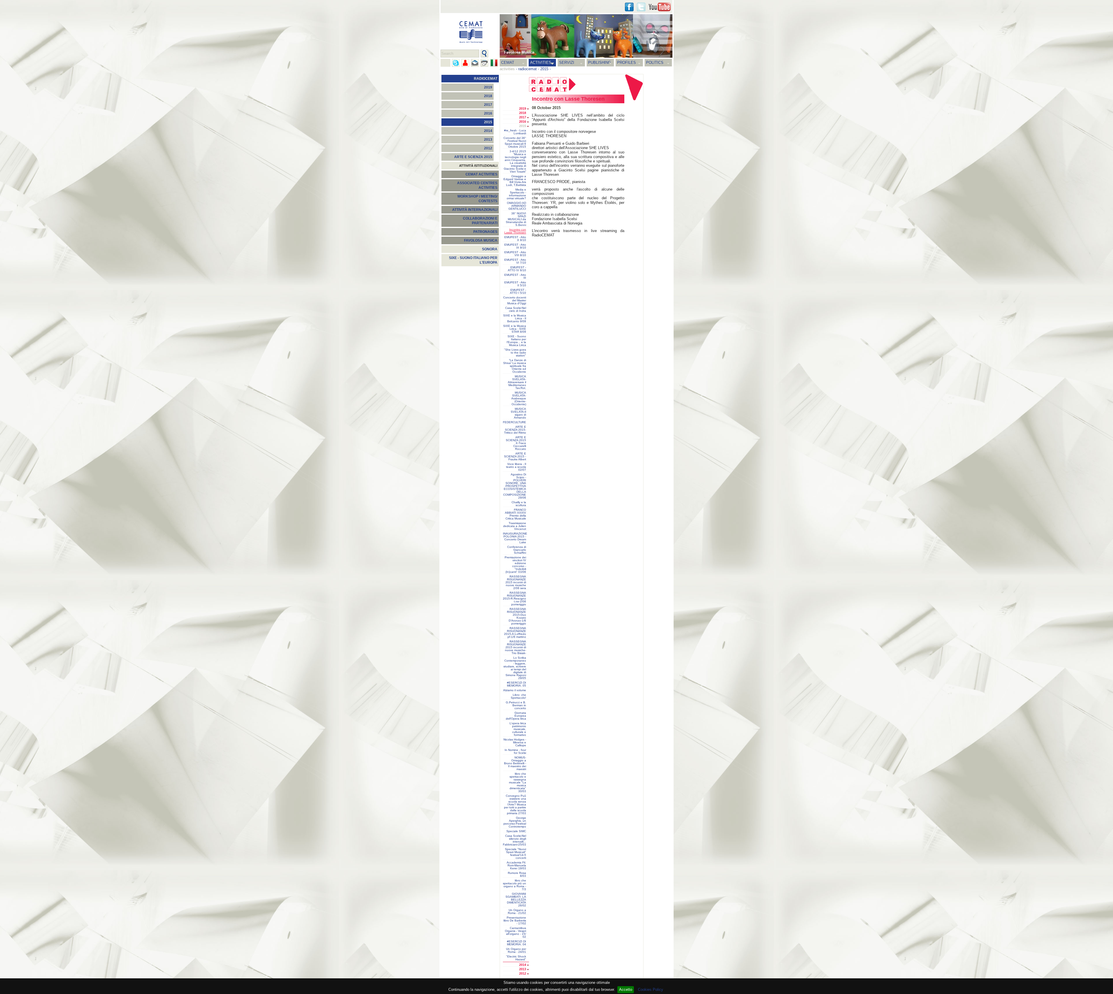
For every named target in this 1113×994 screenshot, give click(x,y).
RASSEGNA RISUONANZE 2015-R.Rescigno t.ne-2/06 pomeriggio (514, 598)
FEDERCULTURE (514, 422)
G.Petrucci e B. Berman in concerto (516, 705)
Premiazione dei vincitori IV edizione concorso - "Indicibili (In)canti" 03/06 (515, 564)
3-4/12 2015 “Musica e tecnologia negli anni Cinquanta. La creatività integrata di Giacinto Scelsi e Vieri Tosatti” (515, 161)
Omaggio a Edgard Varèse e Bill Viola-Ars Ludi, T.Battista (514, 181)
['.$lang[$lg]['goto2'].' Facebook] (629, 7)
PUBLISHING (599, 62)
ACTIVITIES (540, 62)
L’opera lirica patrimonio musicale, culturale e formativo (518, 729)
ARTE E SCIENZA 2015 (473, 157)
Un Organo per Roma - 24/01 (516, 950)
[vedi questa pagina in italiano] (494, 63)
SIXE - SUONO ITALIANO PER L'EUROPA (473, 260)
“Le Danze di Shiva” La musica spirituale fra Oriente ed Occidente (514, 366)
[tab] (529, 109)
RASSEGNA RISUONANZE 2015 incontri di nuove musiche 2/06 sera (515, 582)
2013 (488, 139)
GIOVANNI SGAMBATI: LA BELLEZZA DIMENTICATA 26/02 (515, 899)
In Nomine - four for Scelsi (515, 751)
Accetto (625, 989)
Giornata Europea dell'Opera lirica (516, 715)
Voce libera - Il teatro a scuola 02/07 (516, 467)
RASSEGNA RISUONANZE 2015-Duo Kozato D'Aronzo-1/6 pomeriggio (516, 616)
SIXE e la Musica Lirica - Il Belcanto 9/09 (514, 318)
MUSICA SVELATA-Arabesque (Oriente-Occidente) (518, 398)
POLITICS (654, 62)
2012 (488, 148)
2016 (488, 113)
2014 (488, 131)
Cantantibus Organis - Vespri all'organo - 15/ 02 (515, 932)
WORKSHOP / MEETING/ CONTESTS (477, 199)
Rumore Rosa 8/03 (517, 874)
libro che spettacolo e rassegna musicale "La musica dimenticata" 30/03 (517, 782)
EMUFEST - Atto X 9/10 (515, 239)
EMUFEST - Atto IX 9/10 (515, 246)
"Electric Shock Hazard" (516, 958)
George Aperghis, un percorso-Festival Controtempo (514, 822)
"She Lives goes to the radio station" (515, 352)
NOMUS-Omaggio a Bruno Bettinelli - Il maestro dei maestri (515, 763)
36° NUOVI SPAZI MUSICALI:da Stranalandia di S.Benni (516, 219)
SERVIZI (566, 62)
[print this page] (484, 63)
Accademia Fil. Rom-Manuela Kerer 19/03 (516, 865)
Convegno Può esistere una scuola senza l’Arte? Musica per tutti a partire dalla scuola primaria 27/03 (515, 804)
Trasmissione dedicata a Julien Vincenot (514, 526)
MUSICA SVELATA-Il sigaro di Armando (518, 413)
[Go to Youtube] (660, 7)
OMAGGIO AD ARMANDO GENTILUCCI (516, 206)
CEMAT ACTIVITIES (481, 174)
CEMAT (507, 62)
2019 (488, 87)
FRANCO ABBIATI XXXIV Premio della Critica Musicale (515, 514)
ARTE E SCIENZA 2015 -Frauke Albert (515, 456)
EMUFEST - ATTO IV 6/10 (517, 269)
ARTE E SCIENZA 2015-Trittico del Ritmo (515, 430)
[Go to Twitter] (641, 7)
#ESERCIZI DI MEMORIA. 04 (516, 943)
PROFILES (626, 62)
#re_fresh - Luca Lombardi (515, 132)
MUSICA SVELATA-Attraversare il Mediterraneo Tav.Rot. (517, 382)
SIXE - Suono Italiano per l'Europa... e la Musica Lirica (516, 341)
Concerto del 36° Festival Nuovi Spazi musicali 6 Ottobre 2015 (514, 142)
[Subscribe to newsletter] (475, 63)
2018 (488, 96)
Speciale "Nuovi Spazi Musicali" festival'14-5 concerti (515, 853)
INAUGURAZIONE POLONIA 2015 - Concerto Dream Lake (515, 538)
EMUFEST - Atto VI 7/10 (515, 261)
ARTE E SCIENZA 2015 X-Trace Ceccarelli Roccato (516, 443)
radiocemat (527, 69)
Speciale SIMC (516, 831)
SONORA (489, 249)
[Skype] (456, 63)
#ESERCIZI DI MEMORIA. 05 (516, 684)
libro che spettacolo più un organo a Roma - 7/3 (514, 885)
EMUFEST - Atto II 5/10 (515, 284)
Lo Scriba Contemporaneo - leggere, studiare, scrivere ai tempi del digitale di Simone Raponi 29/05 (514, 668)
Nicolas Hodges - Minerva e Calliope (514, 742)
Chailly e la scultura (519, 504)
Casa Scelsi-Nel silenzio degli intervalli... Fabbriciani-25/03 (514, 840)
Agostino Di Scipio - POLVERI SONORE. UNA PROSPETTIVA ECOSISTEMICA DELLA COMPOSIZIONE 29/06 (514, 486)
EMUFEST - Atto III (515, 276)
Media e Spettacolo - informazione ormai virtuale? (516, 194)
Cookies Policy (650, 989)
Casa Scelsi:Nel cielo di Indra (515, 309)
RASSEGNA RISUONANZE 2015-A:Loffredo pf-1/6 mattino (515, 632)
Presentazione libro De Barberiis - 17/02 (514, 920)
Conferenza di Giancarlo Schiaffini (516, 550)
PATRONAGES (485, 231)
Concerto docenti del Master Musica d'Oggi (514, 300)
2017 (488, 104)
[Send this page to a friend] (465, 63)
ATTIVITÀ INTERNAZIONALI (474, 209)
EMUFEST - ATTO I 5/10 (518, 291)
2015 (544, 69)
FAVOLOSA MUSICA (480, 240)
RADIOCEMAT (485, 78)
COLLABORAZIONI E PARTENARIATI (480, 221)
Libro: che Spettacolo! (518, 696)
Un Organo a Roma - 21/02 (517, 912)
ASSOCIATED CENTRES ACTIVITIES (477, 185)
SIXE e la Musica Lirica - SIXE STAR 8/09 (514, 329)
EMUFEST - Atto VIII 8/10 (515, 254)
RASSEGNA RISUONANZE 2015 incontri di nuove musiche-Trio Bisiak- (515, 647)
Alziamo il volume (514, 690)
